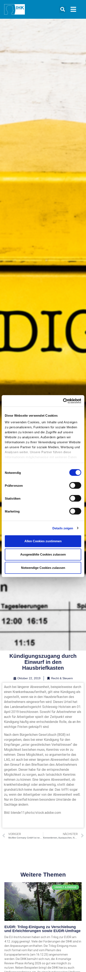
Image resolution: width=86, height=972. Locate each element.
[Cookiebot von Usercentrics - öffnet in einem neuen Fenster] (63, 401)
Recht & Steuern (62, 678)
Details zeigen (62, 528)
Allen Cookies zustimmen (43, 541)
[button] (62, 9)
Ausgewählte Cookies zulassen (43, 554)
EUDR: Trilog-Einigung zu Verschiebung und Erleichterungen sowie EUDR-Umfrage (42, 929)
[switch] (75, 485)
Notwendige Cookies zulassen (43, 567)
